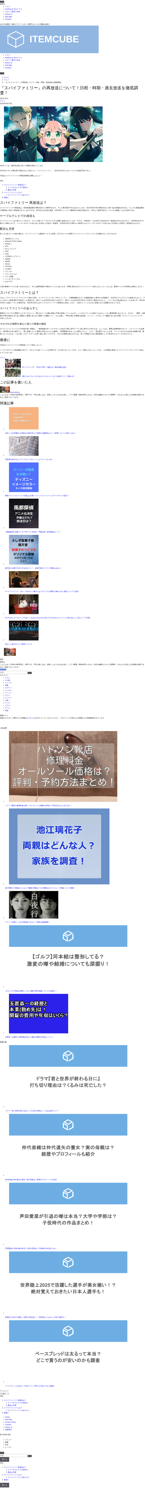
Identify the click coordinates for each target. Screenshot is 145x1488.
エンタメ (8, 690)
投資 (6, 710)
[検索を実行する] (30, 673)
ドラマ (7, 7)
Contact (8, 19)
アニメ (2, 101)
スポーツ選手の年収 (12, 12)
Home (7, 1417)
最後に (6, 197)
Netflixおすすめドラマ (13, 9)
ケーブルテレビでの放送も (18, 187)
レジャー (8, 698)
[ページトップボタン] (2, 1453)
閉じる (4, 1459)
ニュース (8, 683)
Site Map (8, 17)
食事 (6, 685)
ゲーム (7, 708)
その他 (7, 680)
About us (8, 14)
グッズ (7, 703)
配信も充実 (12, 190)
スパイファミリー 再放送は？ (15, 185)
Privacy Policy (10, 1422)
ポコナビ (30, 718)
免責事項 (8, 1430)
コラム (7, 678)
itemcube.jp (15, 392)
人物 (6, 700)
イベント (8, 693)
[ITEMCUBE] (49, 53)
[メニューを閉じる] (2, 2)
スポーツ (8, 688)
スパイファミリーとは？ (13, 192)
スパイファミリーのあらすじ (19, 195)
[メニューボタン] (2, 73)
